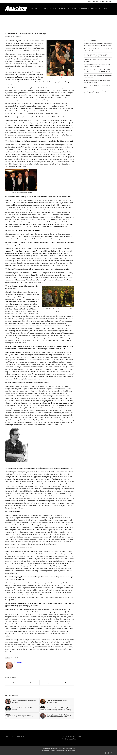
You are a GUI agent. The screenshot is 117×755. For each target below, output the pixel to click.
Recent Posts (14, 658)
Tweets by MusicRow (69, 739)
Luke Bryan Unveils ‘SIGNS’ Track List (93, 85)
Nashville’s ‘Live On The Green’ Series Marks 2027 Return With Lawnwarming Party (97, 70)
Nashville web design (56, 750)
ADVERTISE (95, 1)
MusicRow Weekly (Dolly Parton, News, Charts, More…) (98, 49)
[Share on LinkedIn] (48, 682)
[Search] (110, 9)
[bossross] (9, 669)
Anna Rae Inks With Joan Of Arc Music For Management (98, 75)
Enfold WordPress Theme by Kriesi (67, 748)
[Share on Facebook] (13, 682)
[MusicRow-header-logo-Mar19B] (16, 9)
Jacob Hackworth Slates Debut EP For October (95, 59)
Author (7, 658)
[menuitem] (89, 1)
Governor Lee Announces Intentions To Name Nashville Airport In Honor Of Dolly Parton (98, 44)
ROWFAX (102, 1)
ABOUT (89, 1)
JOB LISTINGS (109, 1)
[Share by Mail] (65, 682)
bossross (18, 36)
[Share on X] (31, 682)
